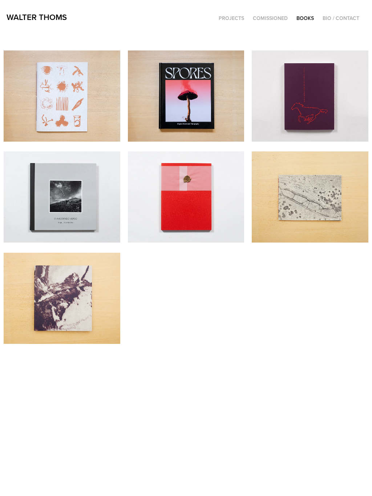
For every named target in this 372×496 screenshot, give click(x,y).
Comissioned (270, 18)
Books (305, 18)
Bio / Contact (341, 18)
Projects (231, 18)
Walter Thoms (37, 17)
